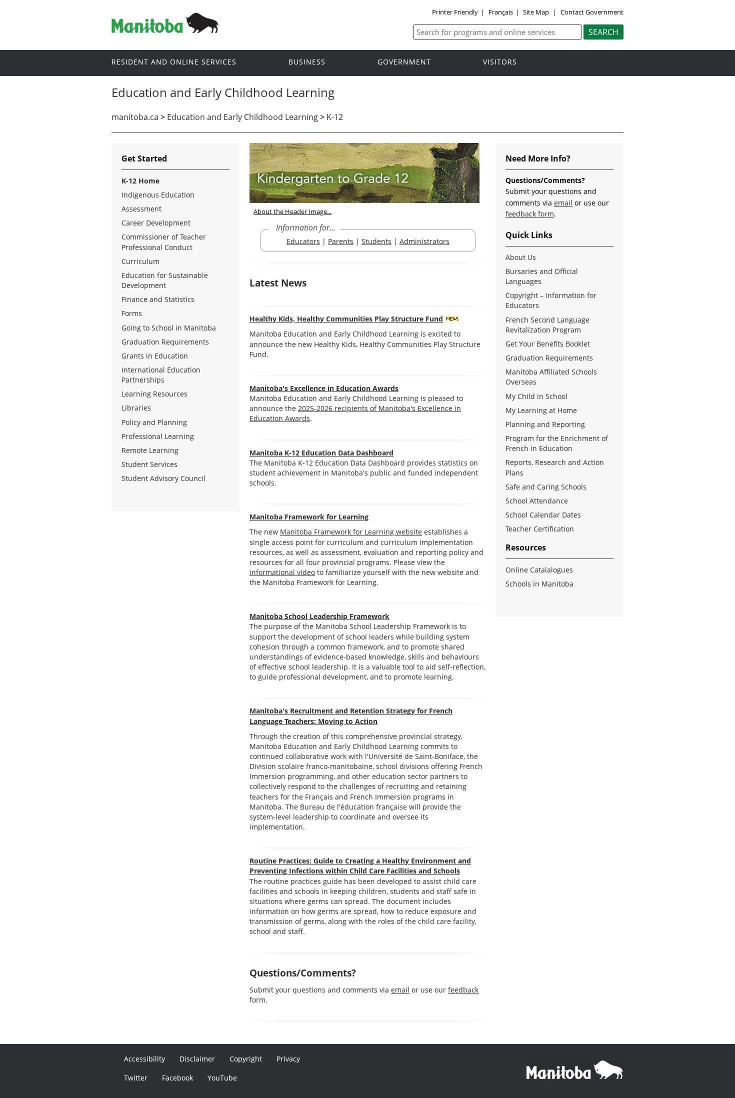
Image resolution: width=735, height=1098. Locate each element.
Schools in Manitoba (540, 583)
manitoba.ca (135, 117)
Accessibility (144, 1059)
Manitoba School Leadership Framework (320, 616)
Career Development (156, 223)
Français (500, 12)
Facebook (177, 1077)
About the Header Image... (293, 211)
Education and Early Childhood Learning (242, 117)
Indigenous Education (158, 195)
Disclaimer (197, 1059)
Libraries (136, 407)
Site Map (536, 12)
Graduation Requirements (165, 341)
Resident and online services (174, 62)
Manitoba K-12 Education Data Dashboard (322, 453)
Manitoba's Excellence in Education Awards (324, 388)
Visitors (500, 62)
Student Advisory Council (164, 478)
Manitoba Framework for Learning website (351, 531)
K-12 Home (141, 181)
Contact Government (592, 12)
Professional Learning (158, 436)
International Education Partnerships (161, 374)
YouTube (222, 1077)
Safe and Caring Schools (546, 487)
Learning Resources (155, 393)
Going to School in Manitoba (169, 327)
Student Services (150, 464)
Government (404, 62)
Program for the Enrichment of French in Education (557, 443)
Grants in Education (155, 355)
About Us (521, 257)
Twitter (136, 1077)
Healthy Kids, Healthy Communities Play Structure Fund (346, 319)
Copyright (246, 1059)
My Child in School (537, 396)
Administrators (425, 241)
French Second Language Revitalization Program (548, 324)
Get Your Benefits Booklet (548, 343)
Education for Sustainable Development (165, 280)
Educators (303, 241)
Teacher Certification (540, 529)
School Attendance (537, 501)
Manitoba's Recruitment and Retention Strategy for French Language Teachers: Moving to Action (351, 716)
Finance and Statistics (158, 299)
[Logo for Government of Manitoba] (165, 30)
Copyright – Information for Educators (551, 300)
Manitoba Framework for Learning (309, 517)
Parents (341, 241)
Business (307, 62)
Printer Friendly (455, 12)
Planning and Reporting (545, 424)
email (400, 989)
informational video (282, 572)
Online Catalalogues (539, 569)
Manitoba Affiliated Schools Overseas (551, 376)
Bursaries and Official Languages (542, 276)
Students (377, 241)
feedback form (530, 213)
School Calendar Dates (543, 515)
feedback (463, 989)
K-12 (334, 117)
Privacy (288, 1059)
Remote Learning (150, 450)
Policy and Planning (154, 422)
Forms (132, 313)
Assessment (142, 209)
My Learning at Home (541, 410)
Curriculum (141, 261)
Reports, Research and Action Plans (555, 467)
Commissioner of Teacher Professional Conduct (164, 242)
